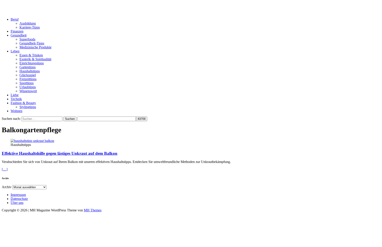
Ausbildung (27, 23)
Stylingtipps (27, 107)
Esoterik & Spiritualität (35, 59)
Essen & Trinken (31, 55)
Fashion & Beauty (23, 103)
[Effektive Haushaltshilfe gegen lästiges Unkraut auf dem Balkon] (32, 141)
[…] (5, 169)
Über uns (17, 203)
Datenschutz (19, 199)
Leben (15, 51)
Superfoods (27, 39)
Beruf (15, 19)
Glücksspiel (27, 75)
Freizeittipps (27, 79)
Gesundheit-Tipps (31, 43)
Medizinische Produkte (35, 47)
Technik (16, 99)
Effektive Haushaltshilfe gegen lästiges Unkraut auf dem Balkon (59, 153)
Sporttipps (26, 83)
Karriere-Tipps (29, 27)
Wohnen (16, 111)
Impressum (18, 195)
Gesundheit (19, 35)
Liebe (15, 95)
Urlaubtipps (27, 87)
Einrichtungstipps (31, 63)
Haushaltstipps (29, 71)
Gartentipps (27, 67)
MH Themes (92, 210)
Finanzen (17, 31)
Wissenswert (28, 91)
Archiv (6, 187)
